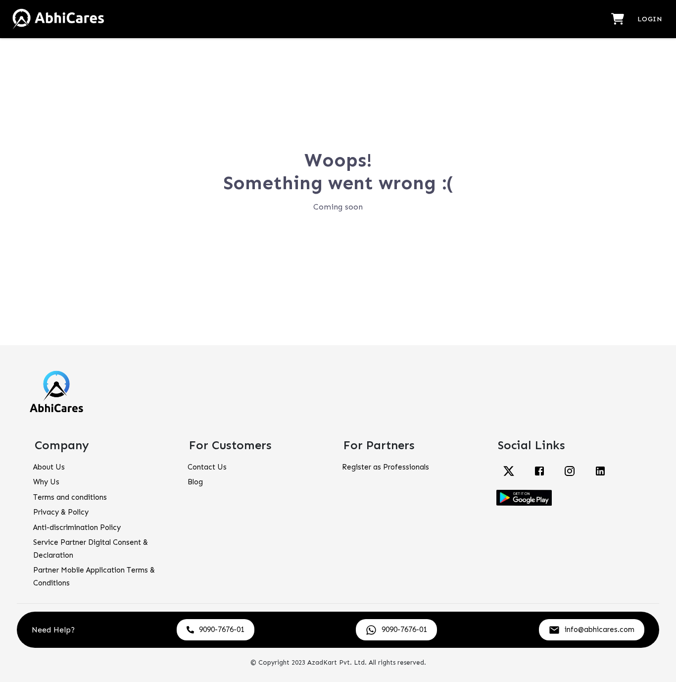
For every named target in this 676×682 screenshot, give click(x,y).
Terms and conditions (70, 497)
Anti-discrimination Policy (77, 527)
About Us (49, 467)
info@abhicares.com (599, 629)
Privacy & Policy (61, 512)
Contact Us (207, 467)
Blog (195, 481)
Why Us (46, 481)
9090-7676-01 (221, 629)
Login (649, 19)
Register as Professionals (385, 467)
